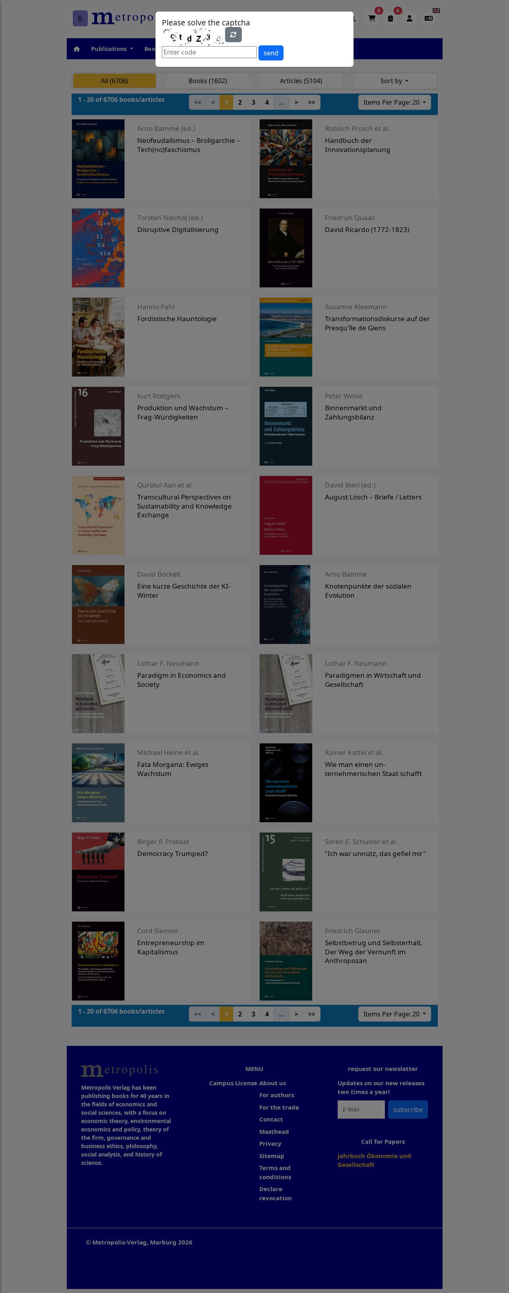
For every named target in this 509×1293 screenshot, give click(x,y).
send (271, 53)
